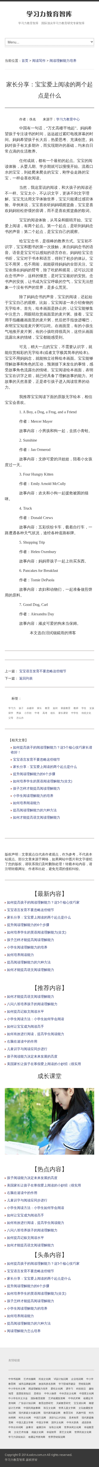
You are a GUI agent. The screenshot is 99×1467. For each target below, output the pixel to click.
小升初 (27, 713)
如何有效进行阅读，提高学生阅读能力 (35, 1034)
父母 (10, 717)
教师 (76, 708)
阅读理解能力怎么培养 (24, 1330)
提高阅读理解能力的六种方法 (35, 810)
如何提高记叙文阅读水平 (25, 1011)
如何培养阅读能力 (26, 802)
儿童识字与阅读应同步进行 (27, 1048)
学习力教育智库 (15, 1460)
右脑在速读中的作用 (22, 1041)
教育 (47, 708)
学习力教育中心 (68, 119)
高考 (45, 713)
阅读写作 (39, 60)
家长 (39, 708)
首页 (25, 60)
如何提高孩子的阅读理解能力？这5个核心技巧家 (43, 902)
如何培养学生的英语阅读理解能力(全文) (42, 781)
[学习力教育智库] (49, 14)
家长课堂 (63, 713)
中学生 (74, 713)
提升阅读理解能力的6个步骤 (34, 774)
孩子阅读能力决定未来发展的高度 (32, 1056)
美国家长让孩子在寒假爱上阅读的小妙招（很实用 (44, 1063)
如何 (55, 708)
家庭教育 (65, 708)
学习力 (12, 708)
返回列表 (26, 678)
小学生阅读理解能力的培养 (33, 795)
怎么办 (20, 717)
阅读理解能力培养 (63, 60)
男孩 (18, 713)
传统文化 (86, 713)
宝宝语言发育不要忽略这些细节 (42, 671)
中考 (37, 713)
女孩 (91, 708)
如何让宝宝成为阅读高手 (25, 1026)
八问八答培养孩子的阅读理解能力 (32, 1004)
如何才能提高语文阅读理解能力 (36, 817)
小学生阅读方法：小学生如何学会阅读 (35, 1019)
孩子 (21, 708)
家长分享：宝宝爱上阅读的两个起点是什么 (45, 766)
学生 (83, 708)
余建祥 (30, 708)
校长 (52, 713)
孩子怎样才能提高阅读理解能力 (36, 788)
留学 (10, 713)
